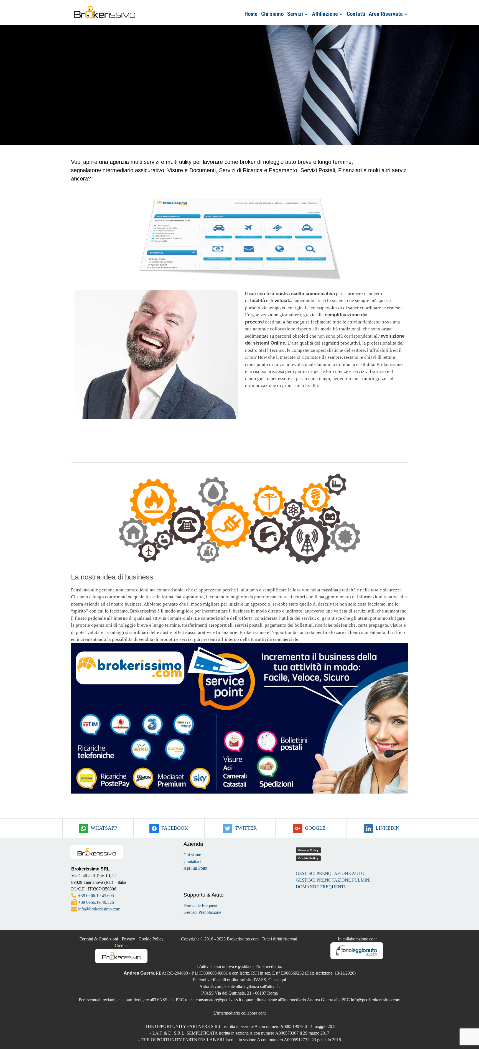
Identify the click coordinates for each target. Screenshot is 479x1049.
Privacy (128, 939)
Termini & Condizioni (99, 939)
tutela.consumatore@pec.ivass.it (213, 999)
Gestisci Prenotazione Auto (330, 873)
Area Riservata (386, 14)
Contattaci (192, 861)
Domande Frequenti (201, 905)
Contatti (356, 14)
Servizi (295, 14)
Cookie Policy (151, 939)
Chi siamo (272, 14)
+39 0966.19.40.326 (96, 902)
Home (251, 14)
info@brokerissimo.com (99, 909)
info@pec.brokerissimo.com (375, 999)
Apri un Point (195, 868)
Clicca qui (277, 979)
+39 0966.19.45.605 (96, 895)
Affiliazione (325, 14)
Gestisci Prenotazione (202, 912)
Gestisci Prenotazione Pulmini (333, 880)
